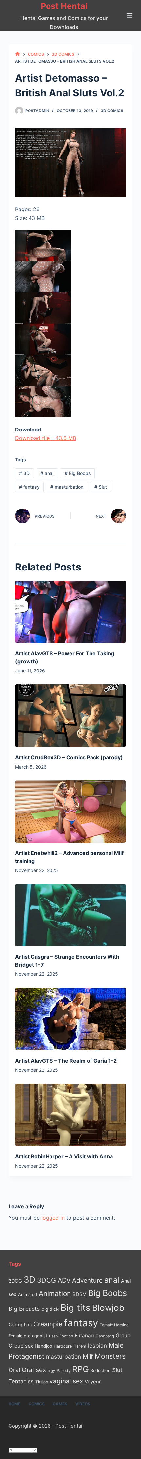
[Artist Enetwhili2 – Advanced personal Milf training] (70, 811)
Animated (27, 1294)
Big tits (75, 1307)
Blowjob (108, 1308)
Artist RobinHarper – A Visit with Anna (64, 1156)
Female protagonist (28, 1335)
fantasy (29, 487)
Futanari (84, 1335)
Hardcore (63, 1346)
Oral (14, 1369)
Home (14, 1403)
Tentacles (21, 1381)
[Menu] (129, 16)
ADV (64, 1280)
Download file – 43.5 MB (45, 438)
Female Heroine (114, 1325)
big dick (50, 1309)
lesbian (97, 1345)
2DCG (15, 1281)
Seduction (101, 1370)
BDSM (79, 1294)
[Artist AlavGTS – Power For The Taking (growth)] (70, 612)
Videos (82, 1403)
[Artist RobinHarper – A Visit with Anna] (70, 1115)
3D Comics (112, 110)
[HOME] (17, 54)
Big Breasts (24, 1308)
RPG (80, 1369)
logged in (53, 1217)
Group (123, 1335)
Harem (79, 1346)
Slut (100, 487)
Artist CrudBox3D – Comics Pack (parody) (69, 757)
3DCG (46, 1280)
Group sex (21, 1346)
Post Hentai (64, 6)
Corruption (20, 1324)
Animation (55, 1293)
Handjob (43, 1346)
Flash (53, 1336)
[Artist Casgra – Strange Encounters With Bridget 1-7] (70, 915)
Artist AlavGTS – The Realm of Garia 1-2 (66, 1060)
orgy (51, 1371)
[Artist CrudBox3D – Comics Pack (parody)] (70, 715)
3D (24, 473)
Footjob (66, 1336)
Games (60, 1403)
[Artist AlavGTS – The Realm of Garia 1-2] (70, 1019)
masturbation (66, 487)
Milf (88, 1356)
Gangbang (105, 1336)
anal (46, 473)
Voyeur (93, 1382)
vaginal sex (66, 1381)
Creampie (47, 1324)
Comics (37, 1403)
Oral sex (34, 1370)
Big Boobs (78, 473)
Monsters (110, 1356)
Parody (63, 1370)
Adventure (87, 1280)
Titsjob (41, 1382)
